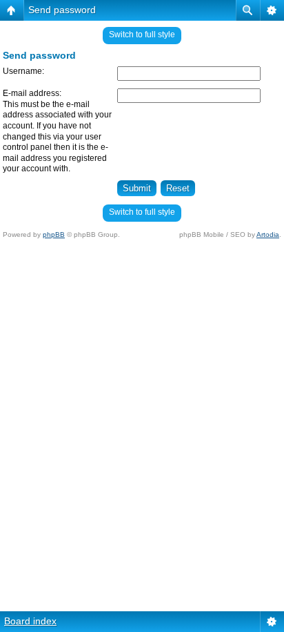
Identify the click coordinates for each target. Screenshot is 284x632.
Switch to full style (142, 34)
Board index (30, 620)
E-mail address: (32, 93)
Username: (23, 71)
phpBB (54, 234)
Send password (62, 9)
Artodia (267, 234)
